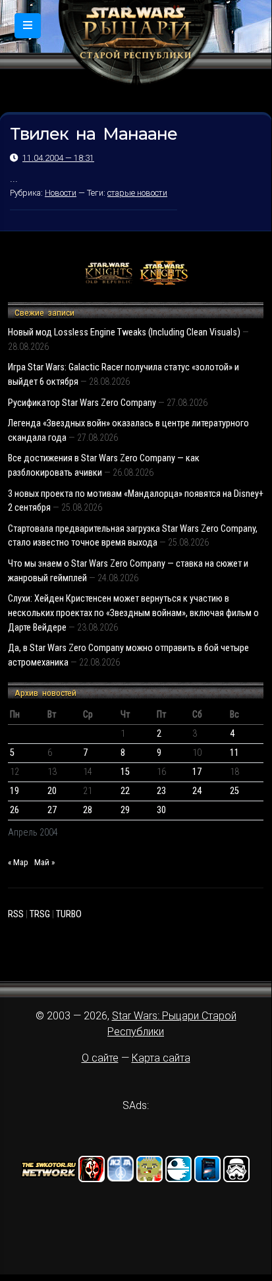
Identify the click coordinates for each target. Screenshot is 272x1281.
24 (197, 791)
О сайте (100, 1058)
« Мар (18, 862)
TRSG (40, 914)
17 (197, 772)
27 (52, 810)
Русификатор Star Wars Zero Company (82, 403)
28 (87, 810)
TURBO (69, 914)
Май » (44, 862)
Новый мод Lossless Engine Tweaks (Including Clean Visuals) (124, 332)
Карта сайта (161, 1058)
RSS (16, 914)
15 (125, 772)
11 (234, 752)
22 (125, 791)
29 (125, 810)
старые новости (137, 193)
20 (52, 791)
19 (14, 791)
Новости (60, 193)
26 (14, 810)
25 (234, 791)
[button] (27, 25)
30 (161, 810)
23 (161, 791)
